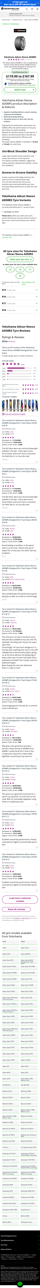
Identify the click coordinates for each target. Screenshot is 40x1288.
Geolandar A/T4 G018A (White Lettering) (10, 1173)
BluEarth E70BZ (26, 1091)
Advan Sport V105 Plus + (10, 1004)
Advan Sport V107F (27, 1054)
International (13, 1259)
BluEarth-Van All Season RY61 (28, 1135)
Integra (13, 779)
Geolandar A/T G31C (9, 1160)
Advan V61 (6, 1066)
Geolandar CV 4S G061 (10, 1178)
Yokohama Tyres (17, 20)
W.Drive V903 (25, 1216)
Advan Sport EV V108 (9, 966)
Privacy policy (10, 1257)
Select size (20, 89)
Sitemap (4, 1259)
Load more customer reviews (20, 900)
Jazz (12, 531)
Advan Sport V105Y (27, 1035)
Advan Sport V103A (9, 985)
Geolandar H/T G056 (27, 1197)
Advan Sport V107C (9, 1047)
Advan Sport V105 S (27, 1004)
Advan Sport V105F (8, 1023)
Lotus (12, 432)
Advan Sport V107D (27, 1047)
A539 (4, 948)
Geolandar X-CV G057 (27, 1203)
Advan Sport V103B (27, 985)
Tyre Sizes (4, 1245)
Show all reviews (16, 909)
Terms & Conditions (23, 1255)
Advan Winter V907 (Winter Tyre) (27, 1079)
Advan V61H (6, 1079)
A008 (4, 941)
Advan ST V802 (25, 1060)
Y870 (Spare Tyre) (26, 1222)
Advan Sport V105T (27, 1029)
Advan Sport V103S (27, 991)
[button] (26, 9)
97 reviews (28, 59)
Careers (21, 1259)
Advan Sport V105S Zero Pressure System (10, 1029)
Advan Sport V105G (27, 1023)
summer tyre (7, 237)
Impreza (14, 622)
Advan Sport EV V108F (9, 979)
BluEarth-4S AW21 (27, 1116)
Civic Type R (15, 691)
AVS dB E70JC (25, 1085)
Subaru (12, 620)
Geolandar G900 (8, 1185)
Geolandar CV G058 (27, 1178)
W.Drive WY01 (7, 1222)
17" (30, 269)
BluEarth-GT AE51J (8, 1135)
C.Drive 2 (5, 1147)
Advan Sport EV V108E (28, 973)
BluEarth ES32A (8, 1104)
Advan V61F (24, 1073)
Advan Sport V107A (27, 1041)
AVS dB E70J (6, 1085)
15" (10, 269)
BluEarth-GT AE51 (26, 1122)
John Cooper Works (18, 579)
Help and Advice (6, 1249)
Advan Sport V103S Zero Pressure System (10, 998)
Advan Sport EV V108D (10, 973)
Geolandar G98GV (8, 1197)
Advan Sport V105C (27, 1010)
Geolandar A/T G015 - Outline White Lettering (28, 1154)
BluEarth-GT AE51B (9, 1129)
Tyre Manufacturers (7, 1240)
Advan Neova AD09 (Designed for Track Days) (27, 961)
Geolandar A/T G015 (9, 1154)
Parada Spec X (25, 1210)
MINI (11, 577)
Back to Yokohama (11, 24)
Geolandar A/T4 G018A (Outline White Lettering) (29, 1167)
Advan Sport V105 (26, 998)
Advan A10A (25, 948)
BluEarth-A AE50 (8, 1122)
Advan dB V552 (25, 954)
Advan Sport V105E (27, 1016)
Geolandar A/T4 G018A (10, 1166)
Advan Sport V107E (9, 1054)
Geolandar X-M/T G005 (10, 1210)
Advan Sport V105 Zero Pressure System (10, 1011)
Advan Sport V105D (9, 1016)
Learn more (31, 85)
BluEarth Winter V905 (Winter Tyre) (28, 1110)
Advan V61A (24, 1066)
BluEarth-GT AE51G (27, 1129)
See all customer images (15, 414)
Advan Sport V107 (8, 1041)
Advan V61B (6, 1073)
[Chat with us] (20, 1284)
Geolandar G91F (8, 1191)
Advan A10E (6, 954)
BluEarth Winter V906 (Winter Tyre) (9, 1117)
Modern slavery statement (25, 1257)
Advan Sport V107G (9, 1060)
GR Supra (14, 731)
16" (20, 269)
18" (20, 276)
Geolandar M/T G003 (9, 1203)
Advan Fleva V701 (8, 960)
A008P (23, 941)
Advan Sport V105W (9, 1035)
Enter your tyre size (19, 259)
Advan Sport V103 (26, 979)
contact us (17, 918)
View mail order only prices (28, 283)
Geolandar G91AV (26, 1185)
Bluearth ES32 (25, 1097)
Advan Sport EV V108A (28, 966)
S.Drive (5, 1216)
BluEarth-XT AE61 (26, 1141)
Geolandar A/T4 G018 (28, 1160)
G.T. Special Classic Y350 (28, 1147)
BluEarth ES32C (8, 1110)
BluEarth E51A (7, 1091)
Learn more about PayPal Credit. (24, 1280)
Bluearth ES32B (26, 1104)
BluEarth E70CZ (8, 1097)
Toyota (12, 729)
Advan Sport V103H (9, 991)
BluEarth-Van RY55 (9, 1141)
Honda (12, 529)
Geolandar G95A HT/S (28, 1191)
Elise (12, 434)
